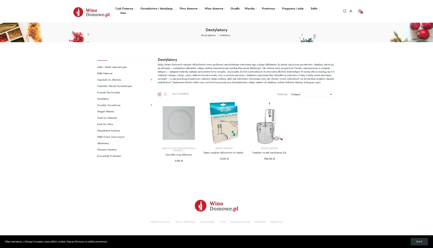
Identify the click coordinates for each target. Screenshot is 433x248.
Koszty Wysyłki (207, 221)
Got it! (419, 241)
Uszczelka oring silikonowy (179, 154)
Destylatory (103, 99)
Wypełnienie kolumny (108, 130)
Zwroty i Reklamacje (185, 221)
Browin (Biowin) (224, 148)
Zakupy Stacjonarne (240, 221)
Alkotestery (103, 143)
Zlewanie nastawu (107, 149)
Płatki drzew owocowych (110, 137)
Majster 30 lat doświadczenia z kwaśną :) (179, 149)
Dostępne (312, 94)
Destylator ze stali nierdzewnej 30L (269, 152)
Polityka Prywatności (160, 221)
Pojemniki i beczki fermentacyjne (114, 86)
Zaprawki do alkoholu (109, 80)
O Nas (222, 221)
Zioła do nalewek (107, 118)
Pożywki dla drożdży (108, 92)
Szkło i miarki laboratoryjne (112, 67)
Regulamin (260, 221)
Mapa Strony (276, 221)
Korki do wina (105, 124)
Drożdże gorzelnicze (108, 105)
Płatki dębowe (104, 73)
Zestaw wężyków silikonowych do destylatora (224, 152)
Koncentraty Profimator (109, 156)
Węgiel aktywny (105, 111)
